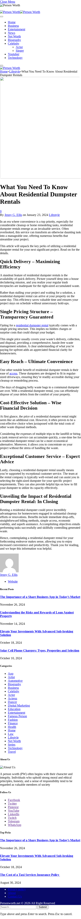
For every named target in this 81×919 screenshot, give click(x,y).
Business (13, 25)
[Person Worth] (20, 12)
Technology (15, 57)
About (12, 893)
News (11, 33)
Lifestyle (54, 215)
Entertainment (16, 29)
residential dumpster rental (32, 325)
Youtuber (13, 54)
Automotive (15, 680)
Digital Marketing (19, 705)
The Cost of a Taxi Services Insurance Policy (30, 874)
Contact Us (15, 896)
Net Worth (14, 36)
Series (11, 744)
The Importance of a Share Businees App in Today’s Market (40, 597)
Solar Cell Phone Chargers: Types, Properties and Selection (39, 650)
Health (12, 726)
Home (12, 22)
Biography (14, 40)
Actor (19, 47)
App (10, 673)
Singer (20, 50)
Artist (11, 677)
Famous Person (17, 716)
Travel (12, 751)
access (13, 373)
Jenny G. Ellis (13, 215)
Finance (13, 723)
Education (14, 709)
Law (11, 734)
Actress (12, 698)
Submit (43, 907)
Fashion (13, 719)
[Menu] (1, 16)
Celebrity (13, 43)
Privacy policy (17, 889)
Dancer (12, 702)
